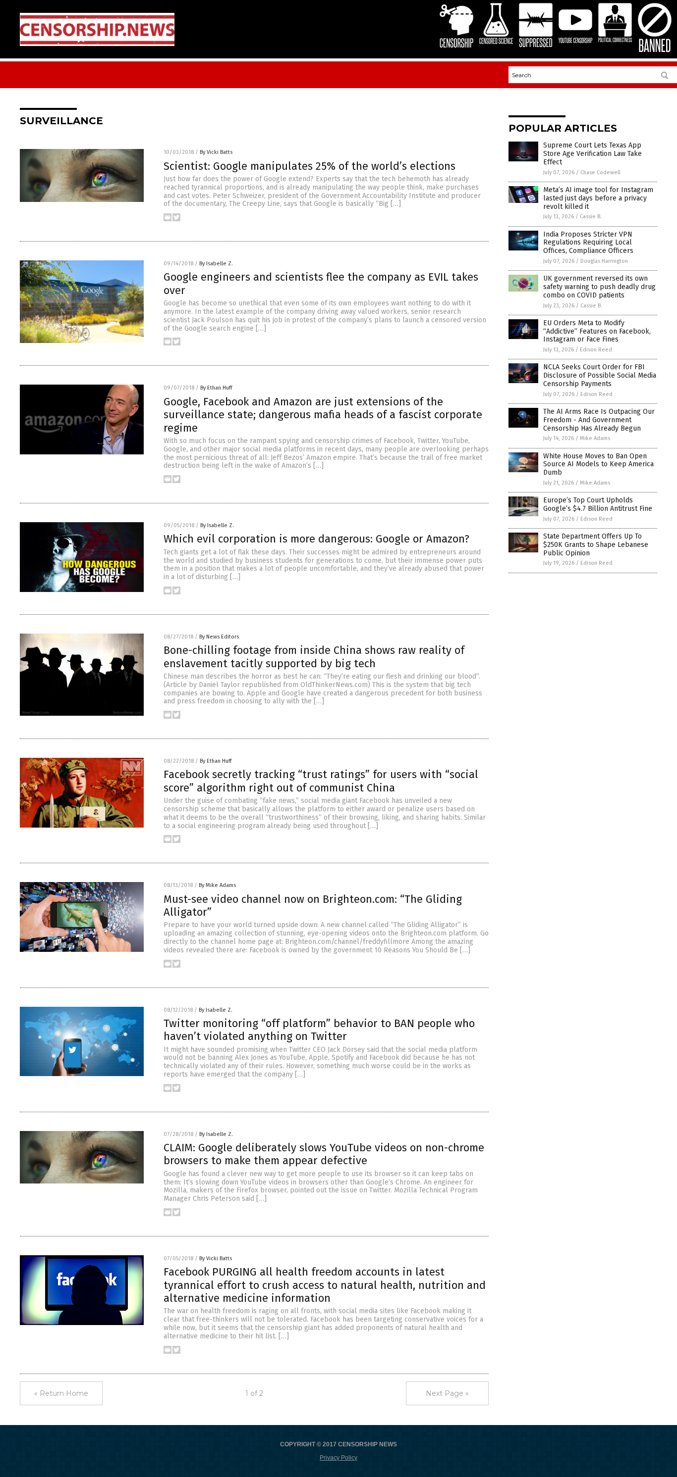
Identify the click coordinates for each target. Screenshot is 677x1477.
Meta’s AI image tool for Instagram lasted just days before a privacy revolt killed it (598, 198)
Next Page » (447, 1393)
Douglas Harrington (604, 261)
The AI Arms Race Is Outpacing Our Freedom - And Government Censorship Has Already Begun (599, 420)
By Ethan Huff (216, 388)
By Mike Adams (217, 885)
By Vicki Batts (216, 152)
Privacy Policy (338, 1457)
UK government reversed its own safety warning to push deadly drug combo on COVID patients (599, 286)
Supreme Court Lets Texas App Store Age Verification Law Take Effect (592, 153)
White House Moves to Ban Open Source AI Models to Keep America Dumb (598, 464)
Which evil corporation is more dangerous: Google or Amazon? (316, 538)
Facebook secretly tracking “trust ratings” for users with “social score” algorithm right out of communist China (321, 781)
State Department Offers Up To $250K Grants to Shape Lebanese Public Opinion (595, 544)
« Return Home (61, 1393)
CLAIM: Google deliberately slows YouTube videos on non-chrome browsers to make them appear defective (324, 1154)
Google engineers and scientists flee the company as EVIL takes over (321, 283)
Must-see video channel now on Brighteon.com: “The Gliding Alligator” (313, 905)
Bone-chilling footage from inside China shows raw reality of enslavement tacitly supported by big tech (314, 656)
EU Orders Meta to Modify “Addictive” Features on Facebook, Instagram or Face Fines (597, 331)
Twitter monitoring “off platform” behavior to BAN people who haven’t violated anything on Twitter (319, 1030)
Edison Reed (596, 349)
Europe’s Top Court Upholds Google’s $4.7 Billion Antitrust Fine (597, 504)
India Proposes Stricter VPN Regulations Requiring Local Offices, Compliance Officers (588, 242)
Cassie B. (591, 216)
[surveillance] (97, 44)
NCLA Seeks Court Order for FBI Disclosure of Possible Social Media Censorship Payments (599, 375)
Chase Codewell (600, 172)
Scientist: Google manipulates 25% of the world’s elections (309, 166)
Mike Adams (595, 438)
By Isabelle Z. (216, 263)
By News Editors (219, 637)
